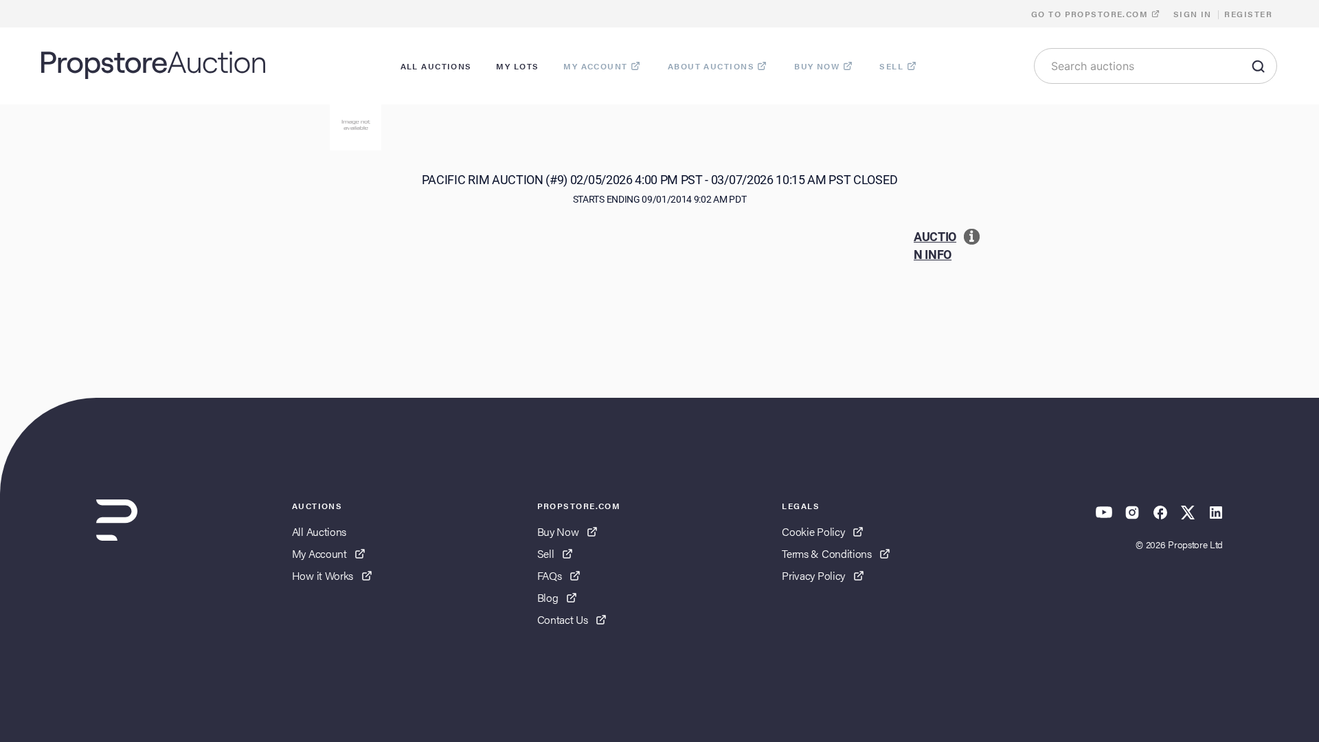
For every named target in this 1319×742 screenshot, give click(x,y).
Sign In (1192, 14)
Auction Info (935, 245)
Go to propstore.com (1091, 14)
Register (1248, 14)
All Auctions (319, 531)
